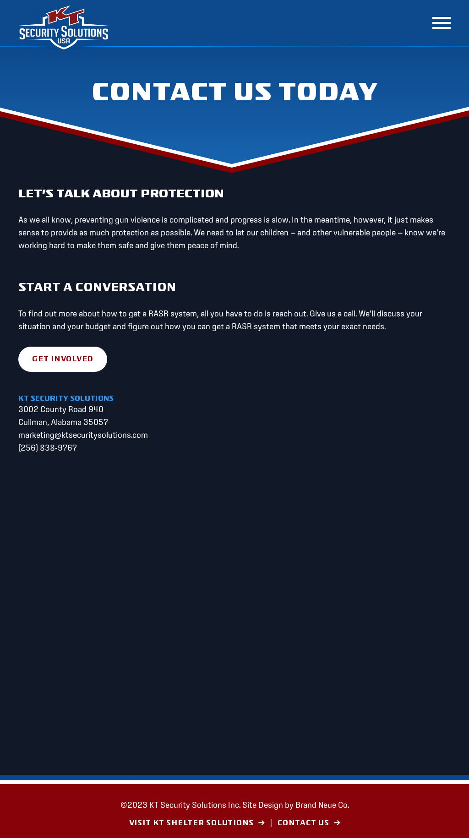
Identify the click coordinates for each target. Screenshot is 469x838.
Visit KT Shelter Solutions (191, 823)
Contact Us (303, 823)
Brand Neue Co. (322, 805)
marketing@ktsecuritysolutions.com (83, 435)
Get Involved (62, 359)
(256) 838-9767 (47, 447)
